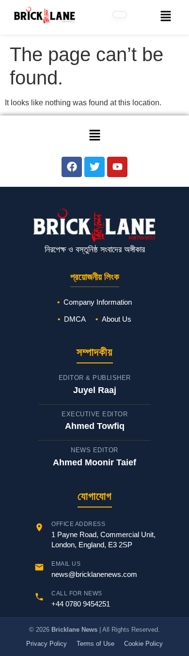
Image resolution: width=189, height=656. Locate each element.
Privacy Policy (46, 643)
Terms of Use (95, 643)
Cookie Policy (143, 643)
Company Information (97, 302)
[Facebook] (72, 167)
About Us (116, 319)
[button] (165, 17)
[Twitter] (94, 167)
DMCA (75, 319)
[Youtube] (117, 167)
